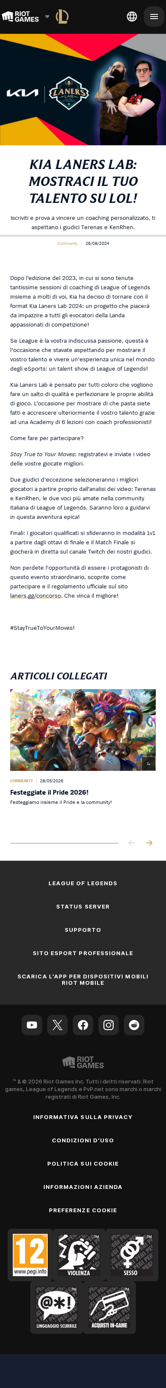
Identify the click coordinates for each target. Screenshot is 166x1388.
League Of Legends (83, 883)
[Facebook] (83, 1025)
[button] (67, 243)
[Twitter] (57, 1025)
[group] (83, 759)
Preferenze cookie (83, 1210)
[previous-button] (132, 843)
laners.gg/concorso (35, 595)
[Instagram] (108, 1025)
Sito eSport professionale (83, 953)
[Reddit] (134, 1025)
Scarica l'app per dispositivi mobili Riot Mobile (82, 979)
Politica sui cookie (83, 1163)
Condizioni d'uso (83, 1140)
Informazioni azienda (83, 1186)
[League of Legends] (62, 16)
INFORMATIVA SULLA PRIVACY (83, 1117)
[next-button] (149, 843)
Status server (83, 906)
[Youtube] (32, 1025)
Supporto (83, 929)
